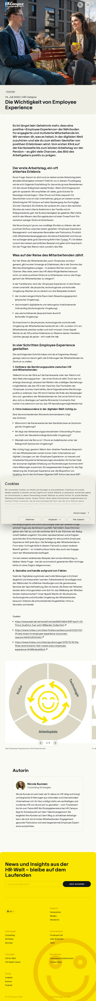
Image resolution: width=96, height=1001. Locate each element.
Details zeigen (80, 513)
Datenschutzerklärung (22, 506)
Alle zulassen (78, 519)
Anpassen (52, 519)
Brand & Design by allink (60, 996)
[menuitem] (10, 911)
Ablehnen (30, 519)
